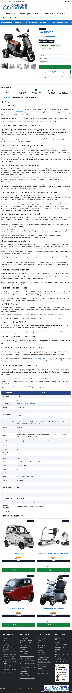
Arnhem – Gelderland (61, 644)
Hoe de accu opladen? (9, 651)
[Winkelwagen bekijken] (67, 8)
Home (2, 26)
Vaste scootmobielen (26, 653)
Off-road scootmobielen (27, 656)
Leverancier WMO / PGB (9, 659)
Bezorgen (5, 643)
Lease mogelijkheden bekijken (56, 77)
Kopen (56, 67)
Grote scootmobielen (26, 658)
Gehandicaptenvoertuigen (27, 678)
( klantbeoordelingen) (50, 36)
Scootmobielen (8, 14)
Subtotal (45, 55)
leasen (15, 325)
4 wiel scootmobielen (26, 643)
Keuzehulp (47, 14)
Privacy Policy (55, 691)
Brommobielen (42, 638)
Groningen (58, 651)
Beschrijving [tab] (6, 97)
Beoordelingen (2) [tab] (31, 97)
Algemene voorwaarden (66, 691)
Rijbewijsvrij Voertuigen (44, 662)
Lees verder (54, 570)
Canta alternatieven (43, 671)
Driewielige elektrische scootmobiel (26, 403)
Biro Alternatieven (43, 673)
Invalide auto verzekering (10, 665)
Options (45, 58)
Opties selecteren (19, 570)
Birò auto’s (40, 643)
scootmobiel (19, 111)
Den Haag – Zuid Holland (62, 649)
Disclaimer (48, 691)
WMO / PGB (59, 14)
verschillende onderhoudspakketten (41, 358)
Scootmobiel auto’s (43, 659)
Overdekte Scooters (43, 657)
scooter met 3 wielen (20, 179)
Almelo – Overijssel (60, 642)
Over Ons (5, 640)
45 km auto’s (41, 640)
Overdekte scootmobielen (27, 660)
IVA (17, 400)
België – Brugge (59, 647)
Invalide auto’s (42, 654)
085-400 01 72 (68, 1)
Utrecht (57, 656)
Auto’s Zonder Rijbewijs (44, 664)
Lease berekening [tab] (18, 97)
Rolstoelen (37, 14)
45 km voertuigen (24, 14)
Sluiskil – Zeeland (60, 659)
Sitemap (43, 691)
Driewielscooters (24, 675)
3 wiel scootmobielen (26, 640)
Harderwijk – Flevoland (61, 654)
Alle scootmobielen (25, 638)
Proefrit (5, 18)
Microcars (40, 647)
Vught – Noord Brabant (61, 661)
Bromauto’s (41, 652)
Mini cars (40, 650)
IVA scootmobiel (8, 26)
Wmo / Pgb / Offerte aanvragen (56, 72)
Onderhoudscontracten (9, 656)
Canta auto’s (41, 645)
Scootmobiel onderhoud (9, 654)
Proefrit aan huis (7, 645)
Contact (13, 18)
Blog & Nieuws (7, 672)
